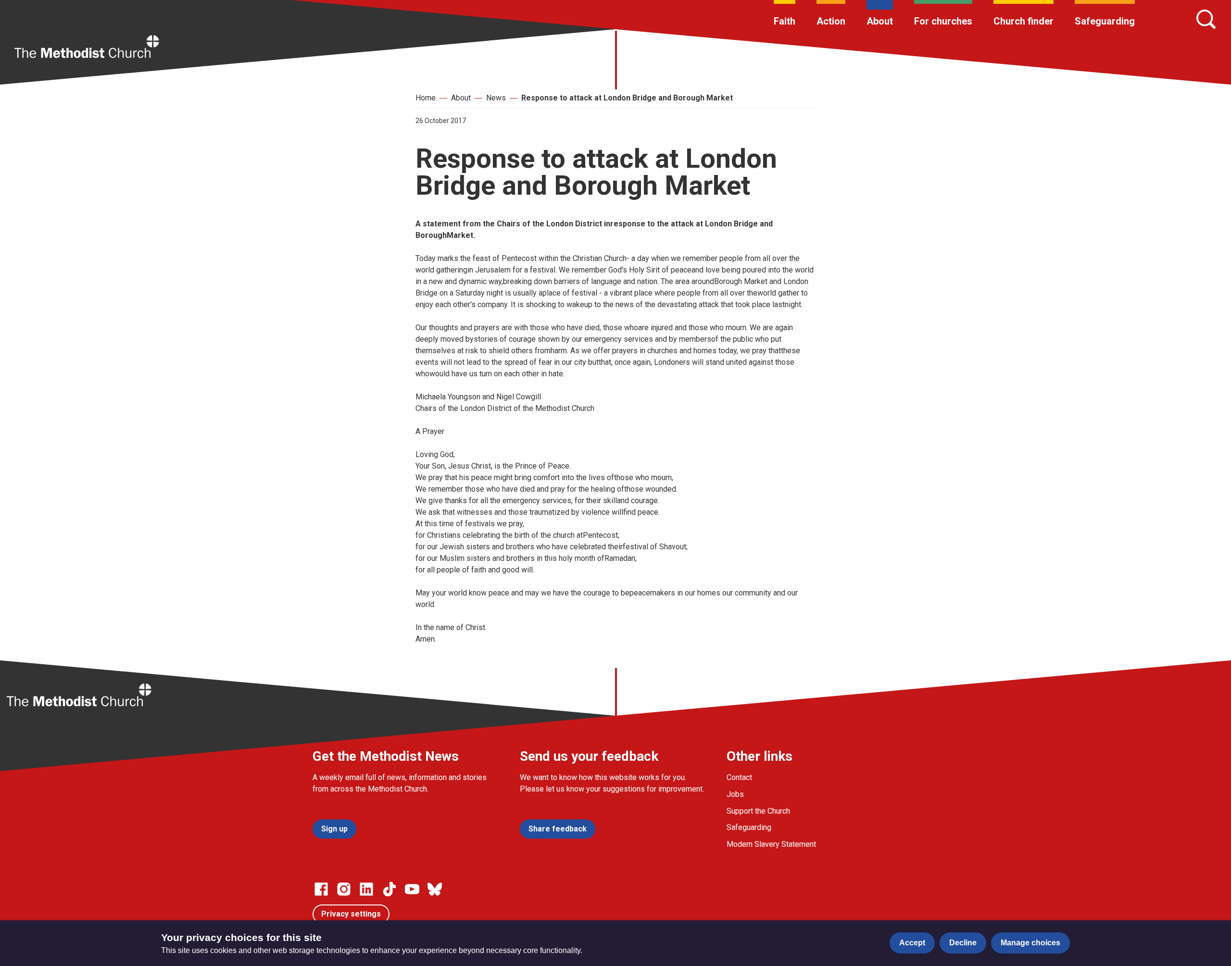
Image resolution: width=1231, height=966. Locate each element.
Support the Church (758, 811)
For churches (943, 21)
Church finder (1023, 21)
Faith (784, 21)
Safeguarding (1105, 21)
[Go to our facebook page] (321, 889)
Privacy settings (351, 913)
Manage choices (1030, 943)
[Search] (1206, 19)
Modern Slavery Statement (771, 844)
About (880, 21)
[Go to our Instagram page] (343, 889)
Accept (912, 943)
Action (830, 21)
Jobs (735, 794)
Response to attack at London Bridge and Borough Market (627, 97)
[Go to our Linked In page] (366, 889)
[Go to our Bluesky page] (434, 889)
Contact (739, 777)
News (496, 97)
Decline (963, 943)
